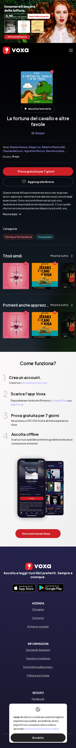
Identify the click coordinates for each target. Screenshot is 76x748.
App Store (17, 404)
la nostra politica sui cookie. (42, 728)
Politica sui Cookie (38, 675)
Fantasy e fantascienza (18, 236)
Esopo (40, 133)
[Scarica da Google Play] (50, 588)
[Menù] (71, 50)
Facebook (38, 698)
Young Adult (45, 236)
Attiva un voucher (38, 626)
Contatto (38, 617)
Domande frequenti (38, 649)
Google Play (59, 400)
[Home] (10, 50)
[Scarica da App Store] (24, 588)
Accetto (38, 737)
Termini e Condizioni (38, 658)
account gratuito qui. (34, 382)
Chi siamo (38, 609)
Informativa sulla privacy (38, 666)
